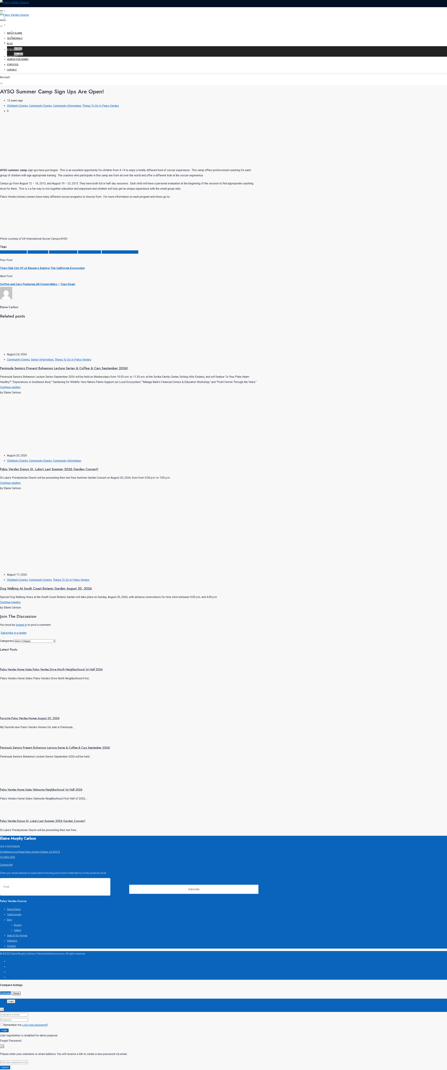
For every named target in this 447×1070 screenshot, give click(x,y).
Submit (5, 1067)
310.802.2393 (7, 857)
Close (16, 993)
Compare (5, 993)
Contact (12, 56)
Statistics (13, 49)
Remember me (12, 1025)
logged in (21, 624)
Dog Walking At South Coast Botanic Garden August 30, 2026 (46, 588)
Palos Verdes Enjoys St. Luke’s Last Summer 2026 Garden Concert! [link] (42, 821)
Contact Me (6, 864)
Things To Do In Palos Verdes (100, 105)
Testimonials (15, 18)
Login (4, 1030)
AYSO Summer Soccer (13, 252)
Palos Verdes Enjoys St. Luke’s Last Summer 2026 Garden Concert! (49, 469)
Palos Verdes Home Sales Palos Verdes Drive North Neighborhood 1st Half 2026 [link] (51, 669)
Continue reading (10, 387)
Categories (6, 641)
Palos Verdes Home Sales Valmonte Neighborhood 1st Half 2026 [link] (41, 790)
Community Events (40, 105)
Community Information (67, 105)
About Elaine (15, 11)
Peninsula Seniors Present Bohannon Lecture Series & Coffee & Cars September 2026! (64, 368)
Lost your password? (35, 1025)
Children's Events (17, 105)
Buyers (18, 48)
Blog (10, 25)
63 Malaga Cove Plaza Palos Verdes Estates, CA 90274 (30, 851)
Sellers (18, 54)
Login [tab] (11, 1001)
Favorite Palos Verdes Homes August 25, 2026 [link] (30, 718)
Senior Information (42, 359)
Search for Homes (19, 42)
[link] (13, 660)
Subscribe (193, 889)
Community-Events (89, 252)
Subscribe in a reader (14, 633)
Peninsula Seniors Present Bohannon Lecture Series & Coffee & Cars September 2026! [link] (55, 748)
